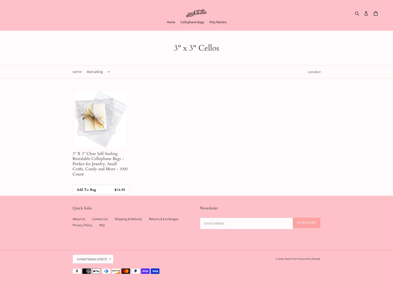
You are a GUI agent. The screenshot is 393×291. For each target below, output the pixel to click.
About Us (79, 219)
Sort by (77, 72)
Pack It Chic (291, 258)
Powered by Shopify (309, 258)
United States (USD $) (92, 259)
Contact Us (100, 219)
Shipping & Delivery (128, 219)
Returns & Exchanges (163, 219)
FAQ (102, 225)
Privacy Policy (82, 225)
